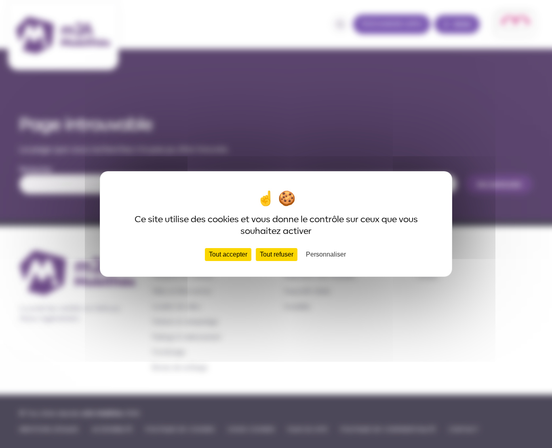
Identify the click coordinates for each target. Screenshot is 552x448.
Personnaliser (326, 254)
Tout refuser (276, 254)
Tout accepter (228, 254)
